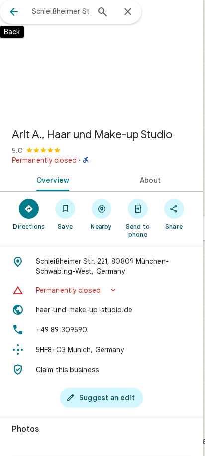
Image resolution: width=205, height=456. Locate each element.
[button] (101, 290)
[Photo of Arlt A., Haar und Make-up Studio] (101, 60)
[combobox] (60, 11)
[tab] (51, 179)
